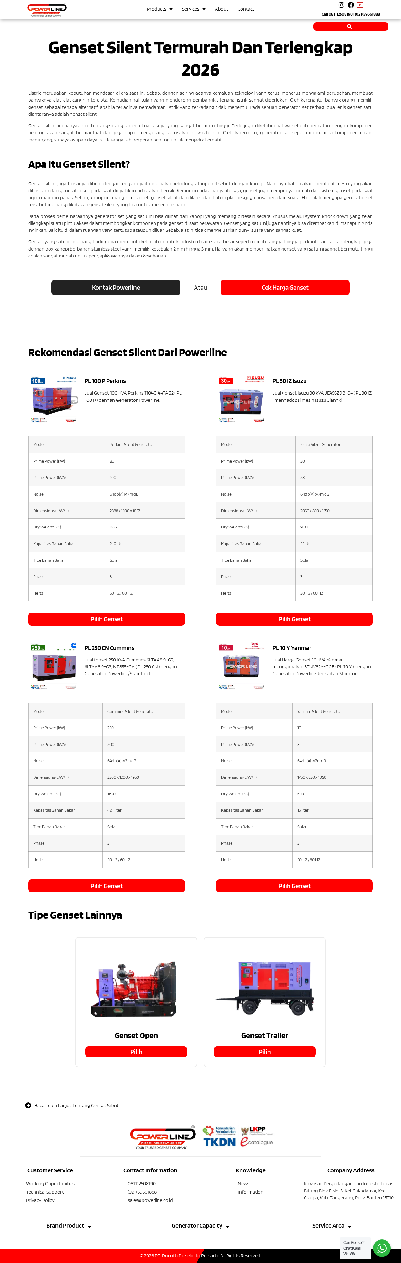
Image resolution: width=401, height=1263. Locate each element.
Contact (246, 9)
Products (156, 9)
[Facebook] (351, 5)
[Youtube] (360, 5)
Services (190, 9)
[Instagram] (341, 5)
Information (250, 1192)
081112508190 (341, 14)
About (221, 9)
